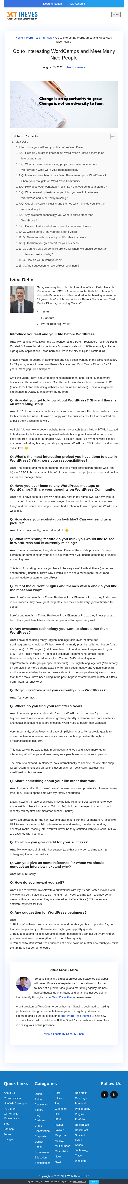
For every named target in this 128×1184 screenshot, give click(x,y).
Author (38, 1099)
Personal (80, 1103)
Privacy (8, 1139)
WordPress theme (63, 997)
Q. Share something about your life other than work (54, 237)
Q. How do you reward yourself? (43, 260)
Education (41, 1157)
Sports (79, 1145)
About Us (9, 1093)
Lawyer (59, 1130)
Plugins (79, 1114)
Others (38, 1094)
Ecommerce (42, 1152)
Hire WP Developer (15, 1103)
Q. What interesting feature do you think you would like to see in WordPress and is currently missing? (61, 195)
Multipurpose (62, 1146)
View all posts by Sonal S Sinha (64, 1033)
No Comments (76, 67)
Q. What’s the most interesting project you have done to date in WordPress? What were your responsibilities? (60, 167)
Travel (78, 1155)
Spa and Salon (80, 1137)
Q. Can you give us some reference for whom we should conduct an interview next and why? (65, 251)
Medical (59, 1140)
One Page (81, 1098)
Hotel (58, 1114)
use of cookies (79, 1182)
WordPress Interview (39, 37)
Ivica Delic (21, 141)
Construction (42, 1131)
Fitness (59, 1098)
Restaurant (81, 1130)
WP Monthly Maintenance (11, 1116)
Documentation (52, 3)
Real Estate (82, 1124)
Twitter (45, 311)
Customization (12, 1098)
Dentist (39, 1141)
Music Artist (61, 1151)
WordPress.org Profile (55, 324)
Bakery (39, 1109)
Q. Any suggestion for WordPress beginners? (51, 265)
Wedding (80, 1160)
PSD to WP (10, 1108)
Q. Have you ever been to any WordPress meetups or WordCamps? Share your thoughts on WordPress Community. (63, 178)
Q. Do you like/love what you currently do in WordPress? (56, 226)
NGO (58, 1161)
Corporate (40, 1136)
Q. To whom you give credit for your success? (51, 243)
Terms (7, 1134)
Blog (6, 1123)
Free (57, 1103)
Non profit (80, 1093)
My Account (77, 3)
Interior (59, 1124)
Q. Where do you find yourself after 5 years (50, 231)
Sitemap (9, 1129)
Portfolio (80, 1119)
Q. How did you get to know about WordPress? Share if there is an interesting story (62, 155)
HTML (58, 1119)
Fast (57, 1093)
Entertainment (43, 1162)
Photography (82, 1108)
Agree (94, 1182)
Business (40, 1120)
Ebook (38, 1147)
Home (19, 37)
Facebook (47, 317)
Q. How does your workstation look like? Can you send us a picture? (64, 186)
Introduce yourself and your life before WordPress (52, 147)
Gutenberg (61, 1108)
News (58, 1156)
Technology (82, 1150)
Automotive (41, 1104)
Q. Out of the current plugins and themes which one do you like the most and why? (62, 206)
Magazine (60, 1135)
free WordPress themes (76, 1015)
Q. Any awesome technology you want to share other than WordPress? (57, 217)
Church (39, 1125)
